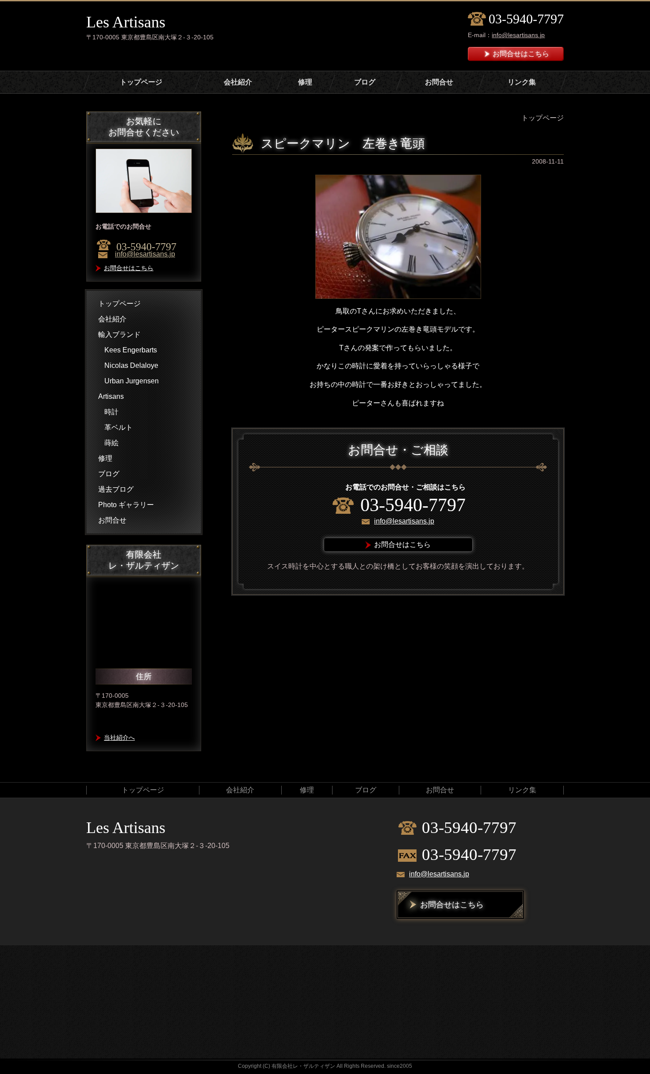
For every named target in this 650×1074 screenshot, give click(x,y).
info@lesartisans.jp (518, 34)
